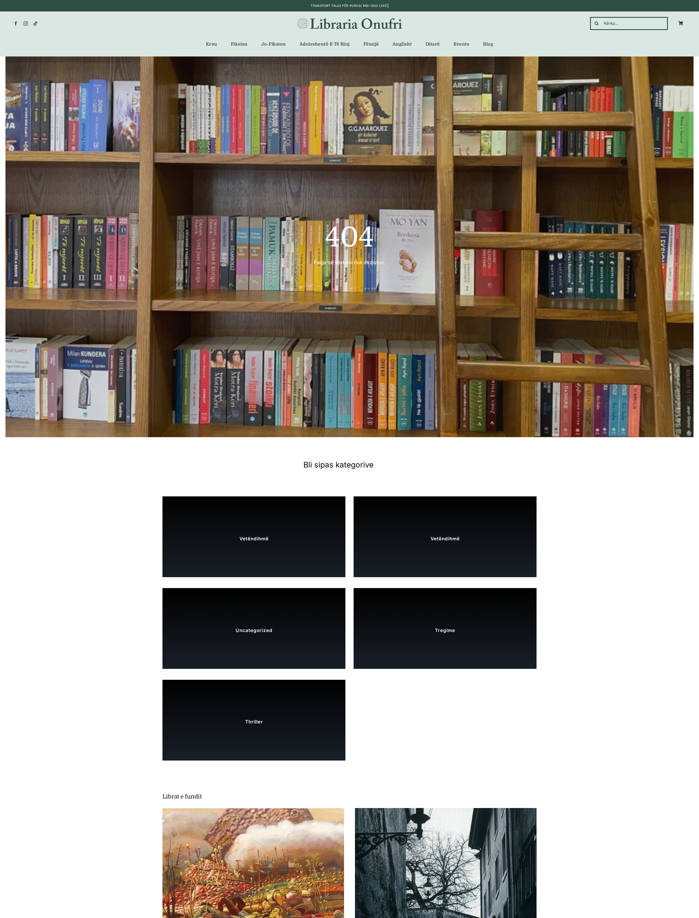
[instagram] (25, 23)
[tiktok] (35, 23)
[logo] (349, 18)
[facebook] (16, 23)
